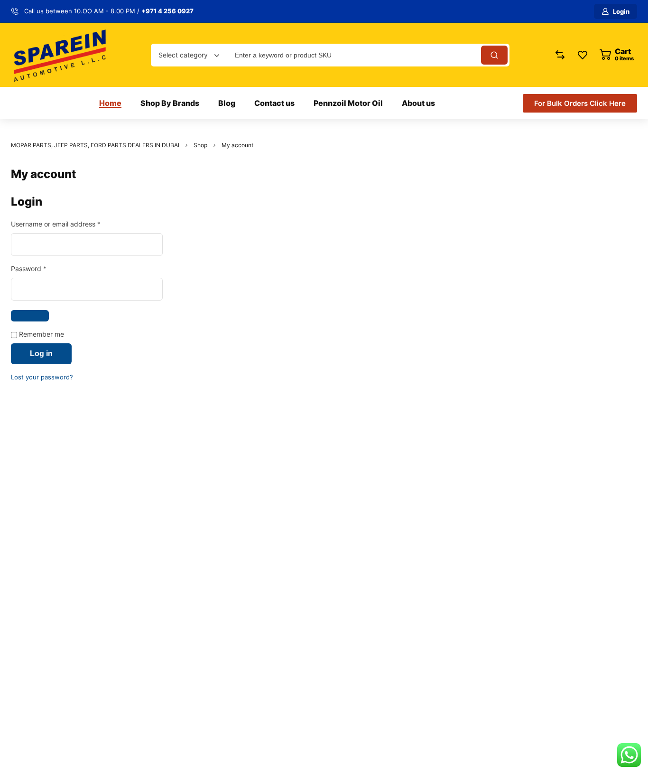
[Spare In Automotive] (59, 55)
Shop (200, 145)
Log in (41, 353)
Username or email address (69, 223)
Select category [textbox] (183, 55)
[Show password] (30, 315)
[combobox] (189, 55)
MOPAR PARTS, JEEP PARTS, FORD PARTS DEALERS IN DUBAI (95, 145)
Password (42, 268)
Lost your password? (42, 377)
